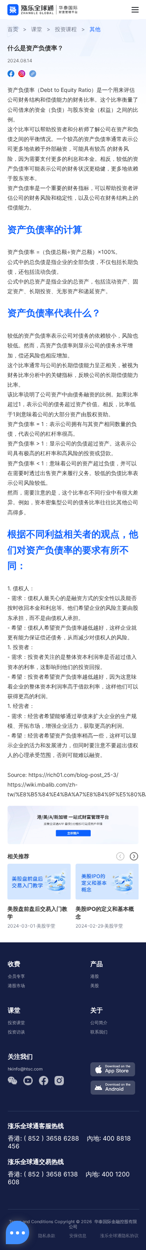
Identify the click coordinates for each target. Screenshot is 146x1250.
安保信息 (77, 1235)
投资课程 (66, 29)
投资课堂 (16, 1022)
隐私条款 (46, 1235)
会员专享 (16, 976)
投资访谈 (16, 1032)
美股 (94, 985)
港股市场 (16, 985)
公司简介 (98, 1022)
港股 (94, 976)
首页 (12, 29)
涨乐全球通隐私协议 (119, 1235)
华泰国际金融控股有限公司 (103, 1224)
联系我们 (98, 1032)
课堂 (36, 29)
